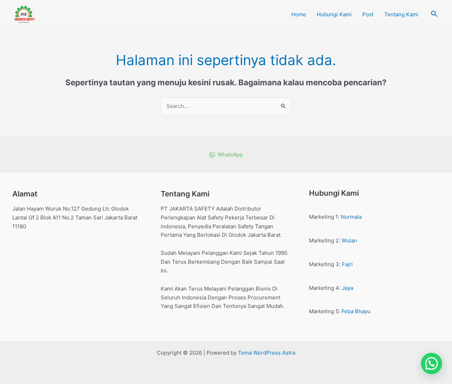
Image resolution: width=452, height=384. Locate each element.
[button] (431, 363)
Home (298, 14)
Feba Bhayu (355, 311)
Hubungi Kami (334, 14)
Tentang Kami (401, 14)
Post (368, 14)
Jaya (347, 288)
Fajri (347, 264)
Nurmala (351, 216)
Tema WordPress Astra (266, 352)
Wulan (349, 240)
